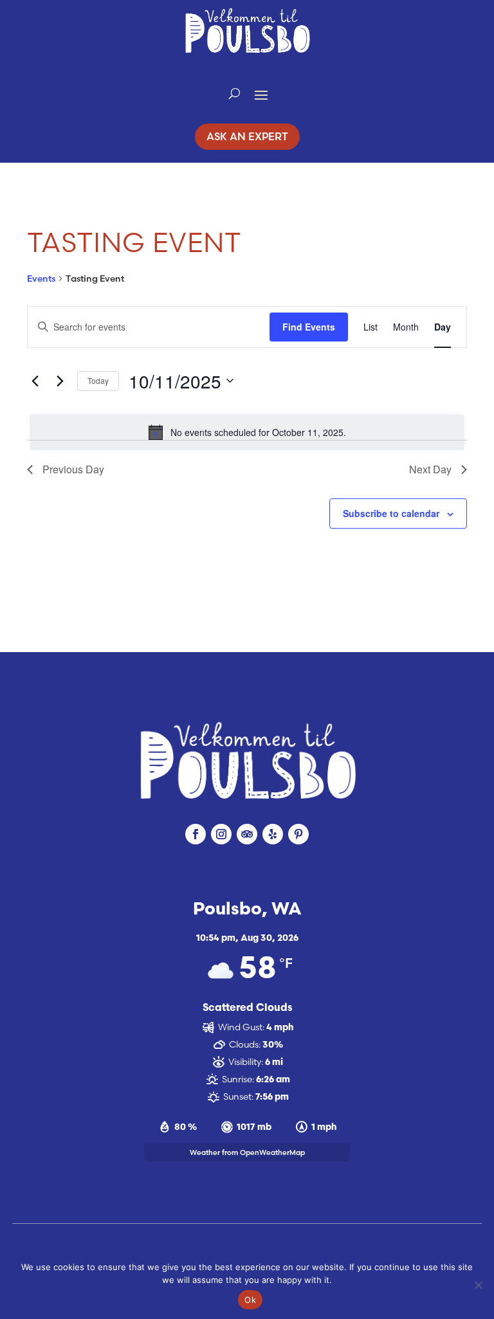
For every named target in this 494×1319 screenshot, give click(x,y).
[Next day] (60, 380)
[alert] (247, 432)
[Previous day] (34, 380)
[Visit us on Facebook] (195, 834)
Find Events (308, 326)
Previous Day (73, 469)
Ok (250, 1300)
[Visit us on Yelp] (272, 834)
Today (98, 380)
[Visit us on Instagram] (221, 834)
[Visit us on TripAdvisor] (247, 834)
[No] (477, 1284)
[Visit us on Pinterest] (298, 834)
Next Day (430, 469)
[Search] (234, 94)
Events (41, 278)
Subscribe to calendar (391, 513)
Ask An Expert (247, 136)
